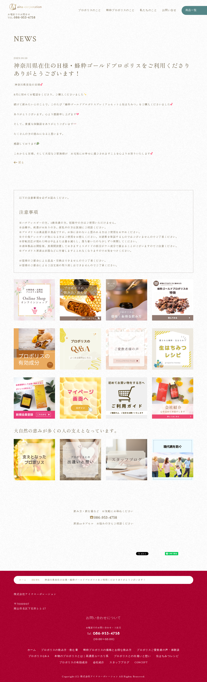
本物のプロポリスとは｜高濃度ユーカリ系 (81, 656)
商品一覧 (191, 10)
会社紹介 (98, 662)
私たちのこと (148, 10)
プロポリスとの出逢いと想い (132, 656)
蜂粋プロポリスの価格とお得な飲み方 (107, 650)
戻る (21, 162)
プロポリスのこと (89, 10)
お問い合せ (169, 10)
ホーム (23, 579)
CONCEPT (141, 662)
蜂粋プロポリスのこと (120, 10)
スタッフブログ (119, 662)
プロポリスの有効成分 (73, 662)
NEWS (35, 579)
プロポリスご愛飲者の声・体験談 (158, 650)
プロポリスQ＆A (38, 656)
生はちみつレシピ (167, 656)
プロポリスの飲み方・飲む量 (59, 650)
